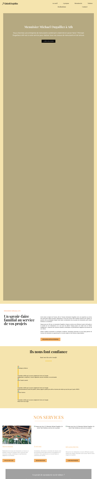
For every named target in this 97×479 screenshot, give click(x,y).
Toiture (90, 3)
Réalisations (62, 7)
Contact (84, 7)
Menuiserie (78, 3)
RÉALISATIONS (72, 447)
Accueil (54, 3)
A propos (66, 3)
